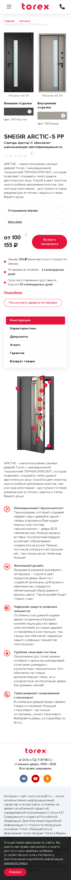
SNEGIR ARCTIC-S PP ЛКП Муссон (26, 24)
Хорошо (15, 872)
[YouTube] (35, 779)
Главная (9, 21)
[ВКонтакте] (24, 779)
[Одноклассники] (47, 779)
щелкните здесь (15, 863)
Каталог (25, 21)
